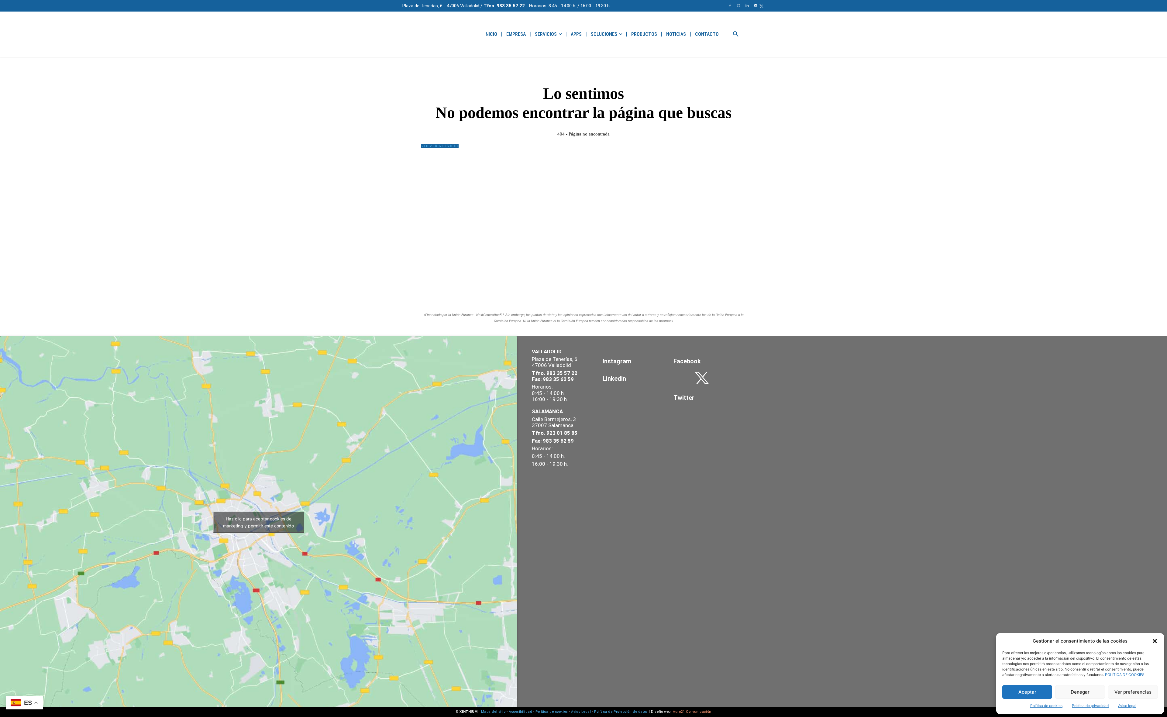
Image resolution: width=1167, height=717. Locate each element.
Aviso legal (1127, 705)
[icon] (761, 6)
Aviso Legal (581, 712)
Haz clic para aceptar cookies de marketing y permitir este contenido (258, 522)
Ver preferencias (1133, 692)
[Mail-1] (755, 6)
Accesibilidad (520, 712)
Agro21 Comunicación (692, 712)
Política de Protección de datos (621, 712)
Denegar (1080, 692)
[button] (1155, 641)
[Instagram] (738, 6)
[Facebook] (730, 6)
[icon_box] (631, 361)
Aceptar (1027, 692)
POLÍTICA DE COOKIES (1125, 674)
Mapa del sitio (493, 712)
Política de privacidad (1090, 705)
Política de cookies (1046, 705)
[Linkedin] (747, 6)
